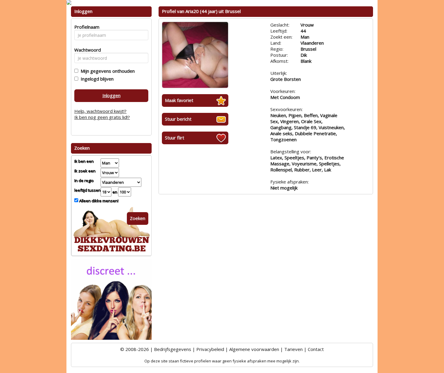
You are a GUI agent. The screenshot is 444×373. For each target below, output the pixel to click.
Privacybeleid (210, 349)
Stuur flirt (174, 138)
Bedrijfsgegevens (172, 349)
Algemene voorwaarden (254, 349)
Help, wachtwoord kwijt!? (100, 111)
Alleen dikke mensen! (98, 200)
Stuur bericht (178, 119)
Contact (316, 349)
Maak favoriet (179, 100)
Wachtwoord (86, 50)
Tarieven (293, 349)
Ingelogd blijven (96, 79)
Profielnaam (86, 27)
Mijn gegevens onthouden (106, 71)
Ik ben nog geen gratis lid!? (102, 117)
